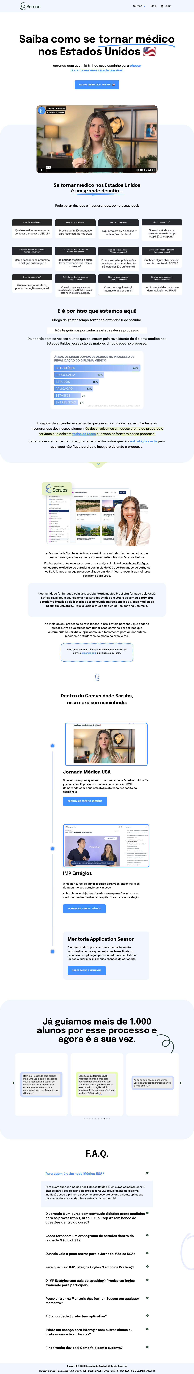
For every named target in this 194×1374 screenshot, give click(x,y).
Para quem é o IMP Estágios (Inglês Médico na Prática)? (89, 1267)
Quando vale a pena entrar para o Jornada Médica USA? (90, 1254)
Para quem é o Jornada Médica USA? (74, 1173)
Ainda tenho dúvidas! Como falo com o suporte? (84, 1348)
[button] (13, 1083)
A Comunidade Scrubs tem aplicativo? (76, 1316)
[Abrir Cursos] (144, 6)
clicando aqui (89, 653)
